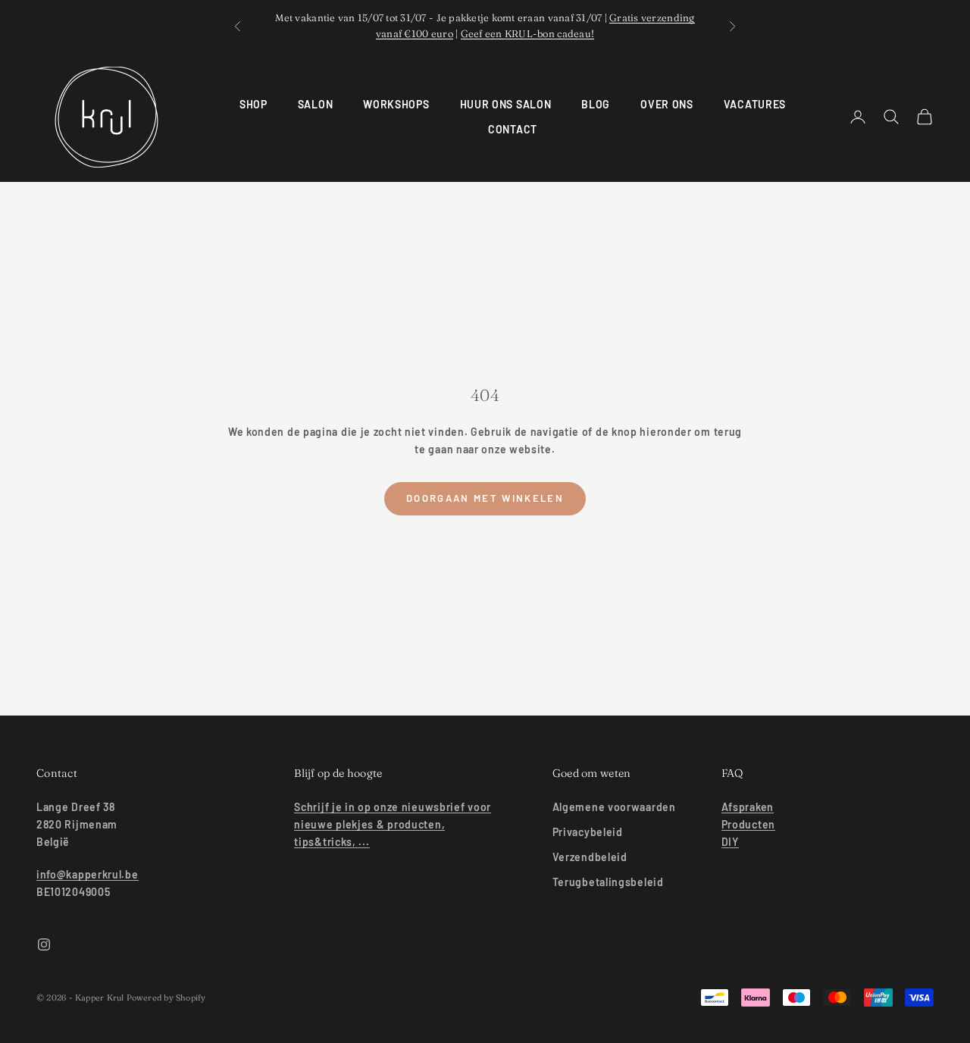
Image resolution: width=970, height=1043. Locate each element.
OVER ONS (666, 104)
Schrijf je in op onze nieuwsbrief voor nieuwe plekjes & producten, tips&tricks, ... (392, 824)
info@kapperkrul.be (87, 874)
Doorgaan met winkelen (485, 498)
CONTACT (512, 129)
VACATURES (755, 104)
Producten (748, 824)
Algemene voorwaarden (614, 806)
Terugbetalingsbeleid (608, 881)
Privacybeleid (587, 831)
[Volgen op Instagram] (44, 944)
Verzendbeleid (589, 856)
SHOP (253, 104)
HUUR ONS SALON (506, 104)
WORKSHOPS (396, 104)
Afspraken (747, 806)
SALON (315, 104)
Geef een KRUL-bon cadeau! (528, 33)
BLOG (595, 104)
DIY (730, 841)
